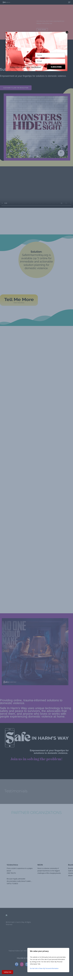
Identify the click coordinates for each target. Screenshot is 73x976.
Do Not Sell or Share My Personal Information (44, 968)
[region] (48, 960)
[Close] (67, 949)
